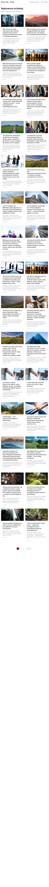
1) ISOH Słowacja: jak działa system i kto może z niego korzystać (35, 384)
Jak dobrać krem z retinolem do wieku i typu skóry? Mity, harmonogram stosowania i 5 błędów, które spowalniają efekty (12, 314)
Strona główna (44, 2)
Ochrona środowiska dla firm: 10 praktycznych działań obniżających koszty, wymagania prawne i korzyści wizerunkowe (36, 490)
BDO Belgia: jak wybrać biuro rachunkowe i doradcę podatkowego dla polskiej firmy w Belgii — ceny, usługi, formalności (36, 454)
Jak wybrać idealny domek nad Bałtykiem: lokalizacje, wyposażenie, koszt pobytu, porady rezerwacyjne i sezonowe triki (36, 420)
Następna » (29, 548)
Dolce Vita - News (7, 2)
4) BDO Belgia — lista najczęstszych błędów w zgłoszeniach (10, 418)
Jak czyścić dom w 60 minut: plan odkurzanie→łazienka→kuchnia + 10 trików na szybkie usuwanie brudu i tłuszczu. (36, 173)
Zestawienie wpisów (34, 2)
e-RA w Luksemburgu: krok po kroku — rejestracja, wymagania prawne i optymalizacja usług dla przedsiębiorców (36, 526)
